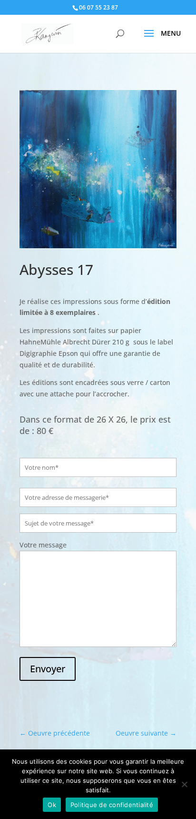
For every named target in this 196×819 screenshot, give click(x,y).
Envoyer (47, 668)
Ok (52, 805)
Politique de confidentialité (111, 805)
